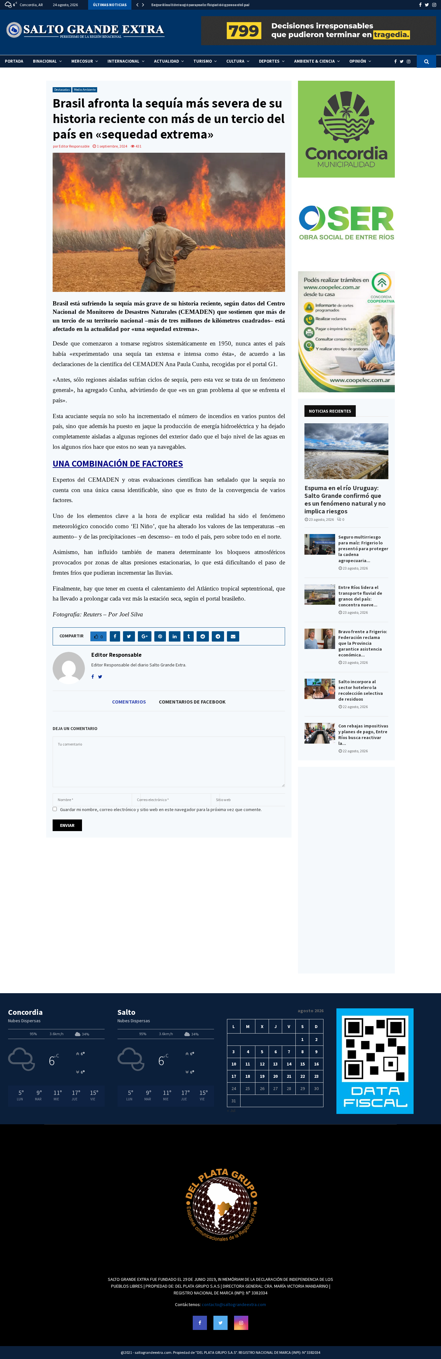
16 (316, 1064)
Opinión (357, 61)
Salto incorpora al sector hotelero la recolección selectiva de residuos (360, 690)
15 (302, 1064)
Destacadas (62, 90)
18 (247, 1076)
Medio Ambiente (85, 90)
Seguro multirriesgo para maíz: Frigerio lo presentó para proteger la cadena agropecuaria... (363, 548)
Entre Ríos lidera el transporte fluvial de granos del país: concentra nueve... (360, 596)
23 (316, 1076)
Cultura (235, 61)
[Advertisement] (346, 870)
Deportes (269, 61)
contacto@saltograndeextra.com (234, 1304)
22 (302, 1076)
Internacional (123, 61)
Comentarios (129, 701)
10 (233, 1064)
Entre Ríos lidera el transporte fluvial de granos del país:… (201, 4)
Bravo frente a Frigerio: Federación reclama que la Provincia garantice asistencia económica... (362, 643)
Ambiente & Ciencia (314, 61)
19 (262, 1076)
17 (233, 1076)
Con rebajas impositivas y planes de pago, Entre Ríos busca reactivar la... (363, 734)
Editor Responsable (74, 146)
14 (289, 1064)
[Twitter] (403, 61)
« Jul (231, 1110)
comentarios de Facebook (192, 701)
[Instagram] (410, 61)
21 (289, 1076)
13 (275, 1064)
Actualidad (166, 61)
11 (247, 1064)
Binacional (45, 61)
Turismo (202, 61)
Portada (14, 61)
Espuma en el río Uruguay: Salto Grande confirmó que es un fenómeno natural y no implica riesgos (345, 499)
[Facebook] (397, 61)
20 (275, 1076)
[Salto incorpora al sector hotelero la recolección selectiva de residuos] (319, 689)
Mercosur (82, 61)
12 (262, 1064)
